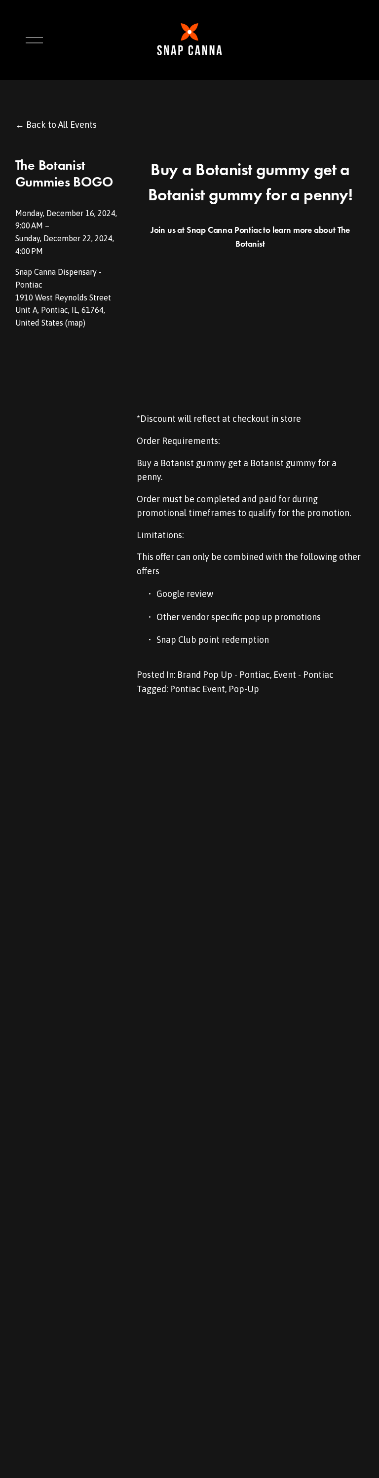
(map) (75, 322)
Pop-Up (243, 689)
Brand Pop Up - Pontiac (223, 674)
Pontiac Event (197, 689)
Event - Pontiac (303, 674)
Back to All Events (61, 124)
